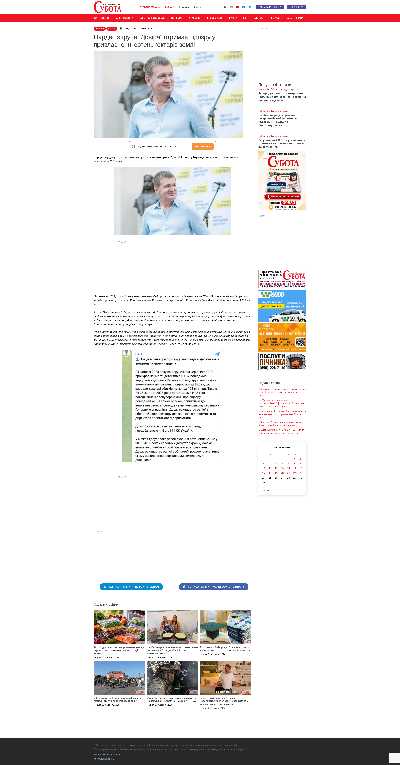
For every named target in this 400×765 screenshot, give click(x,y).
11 (270, 468)
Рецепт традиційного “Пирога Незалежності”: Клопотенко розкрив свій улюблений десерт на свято (224, 700)
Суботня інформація (269, 110)
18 (270, 472)
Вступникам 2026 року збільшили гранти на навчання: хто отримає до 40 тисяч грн (225, 649)
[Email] (231, 7)
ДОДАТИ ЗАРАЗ (203, 146)
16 (300, 468)
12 (276, 468)
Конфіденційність (104, 758)
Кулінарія (263, 89)
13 (282, 468)
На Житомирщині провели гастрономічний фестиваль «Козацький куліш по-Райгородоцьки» (172, 650)
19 (276, 472)
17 (263, 472)
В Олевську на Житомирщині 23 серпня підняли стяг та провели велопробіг (117, 699)
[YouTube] (237, 7)
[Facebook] (244, 7)
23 (300, 472)
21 (288, 472)
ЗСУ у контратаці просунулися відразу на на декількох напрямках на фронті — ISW (171, 699)
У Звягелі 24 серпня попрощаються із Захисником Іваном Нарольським (279, 423)
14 (288, 468)
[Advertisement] (172, 267)
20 (282, 472)
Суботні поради (279, 89)
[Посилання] (107, 7)
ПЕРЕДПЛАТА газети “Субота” (157, 7)
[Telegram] (250, 7)
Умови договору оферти (108, 754)
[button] (225, 7)
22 (294, 472)
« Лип (265, 490)
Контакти (198, 7)
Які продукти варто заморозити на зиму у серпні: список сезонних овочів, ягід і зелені (119, 650)
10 (263, 468)
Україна (294, 89)
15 (294, 468)
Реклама (184, 7)
